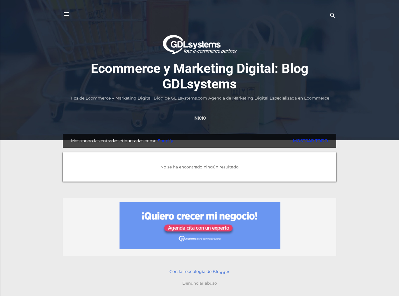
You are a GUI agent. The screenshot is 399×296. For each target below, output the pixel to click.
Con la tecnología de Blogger (199, 271)
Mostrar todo (310, 140)
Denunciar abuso (199, 283)
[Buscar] (332, 16)
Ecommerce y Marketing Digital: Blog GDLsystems (199, 76)
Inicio (199, 118)
